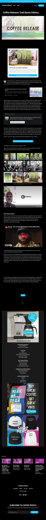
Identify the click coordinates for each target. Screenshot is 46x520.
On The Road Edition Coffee (23, 366)
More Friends (23, 373)
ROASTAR (31, 488)
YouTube (23, 377)
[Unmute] (36, 206)
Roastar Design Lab (23, 345)
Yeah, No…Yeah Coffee (23, 361)
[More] (22, 5)
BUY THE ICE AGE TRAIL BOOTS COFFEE (23, 141)
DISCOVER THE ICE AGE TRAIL (17, 122)
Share (23, 295)
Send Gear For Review (23, 356)
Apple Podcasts (23, 380)
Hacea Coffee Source (23, 371)
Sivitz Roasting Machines (23, 370)
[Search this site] (32, 5)
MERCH (18, 5)
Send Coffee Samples (23, 357)
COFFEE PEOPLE (7, 5)
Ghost (25, 491)
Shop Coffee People (23, 353)
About (23, 351)
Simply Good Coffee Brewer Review (23, 354)
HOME (14, 5)
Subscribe (41, 5)
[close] (45, 1)
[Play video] (23, 197)
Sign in (35, 5)
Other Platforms (23, 381)
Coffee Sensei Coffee (23, 364)
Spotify (23, 379)
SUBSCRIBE (15, 488)
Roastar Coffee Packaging (23, 347)
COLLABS (25, 488)
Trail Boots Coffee (23, 363)
